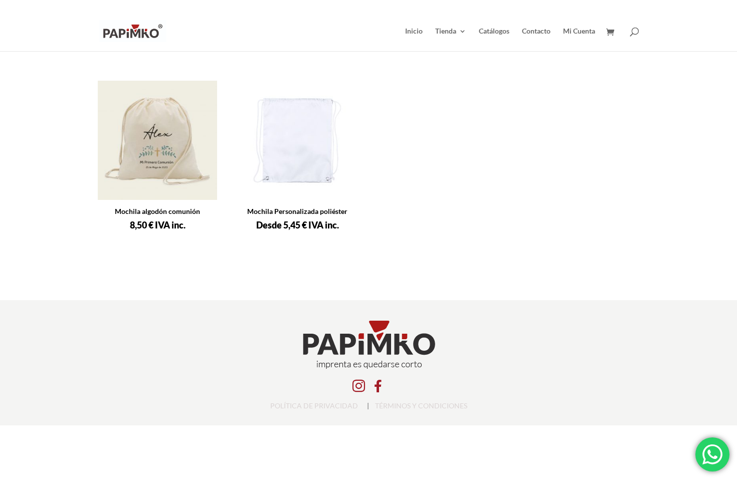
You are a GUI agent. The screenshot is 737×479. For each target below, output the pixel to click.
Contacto (536, 31)
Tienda (445, 31)
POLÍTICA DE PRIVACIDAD (314, 405)
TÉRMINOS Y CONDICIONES (421, 405)
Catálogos (494, 31)
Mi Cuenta (579, 31)
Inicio (414, 31)
